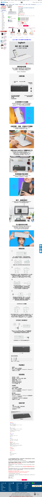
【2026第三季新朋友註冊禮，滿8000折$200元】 (23, 17)
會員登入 (34, 2)
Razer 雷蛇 (3, 20)
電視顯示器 (20, 4)
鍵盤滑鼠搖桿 (16, 4)
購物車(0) (37, 2)
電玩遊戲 (29, 4)
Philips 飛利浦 (3, 17)
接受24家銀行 (14, 18)
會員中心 (9, 0)
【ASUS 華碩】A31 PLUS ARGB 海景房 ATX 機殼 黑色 (5, 34)
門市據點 (16, 0)
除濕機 (26, 4)
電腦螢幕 (13, 4)
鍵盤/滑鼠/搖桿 (10, 5)
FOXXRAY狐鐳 (3, 25)
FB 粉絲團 (20, 0)
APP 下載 (28, 0)
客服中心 (13, 0)
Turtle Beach (3, 19)
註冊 (38, 2)
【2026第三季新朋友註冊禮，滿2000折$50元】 (23, 19)
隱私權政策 (18, 492)
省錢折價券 (5, 0)
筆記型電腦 (10, 4)
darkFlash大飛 (3, 28)
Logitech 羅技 (3, 12)
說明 (27, 21)
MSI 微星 (3, 21)
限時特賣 (7, 4)
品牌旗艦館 (24, 0)
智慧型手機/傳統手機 (33, 4)
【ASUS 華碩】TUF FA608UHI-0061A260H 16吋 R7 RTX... (5, 44)
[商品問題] (10, 20)
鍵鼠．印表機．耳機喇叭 (6, 5)
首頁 (2, 0)
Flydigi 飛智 (3, 15)
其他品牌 (2, 29)
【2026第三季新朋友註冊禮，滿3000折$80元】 (23, 18)
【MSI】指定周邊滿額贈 (3, 8)
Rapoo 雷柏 (3, 16)
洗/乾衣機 (24, 4)
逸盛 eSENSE (3, 24)
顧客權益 (16, 492)
